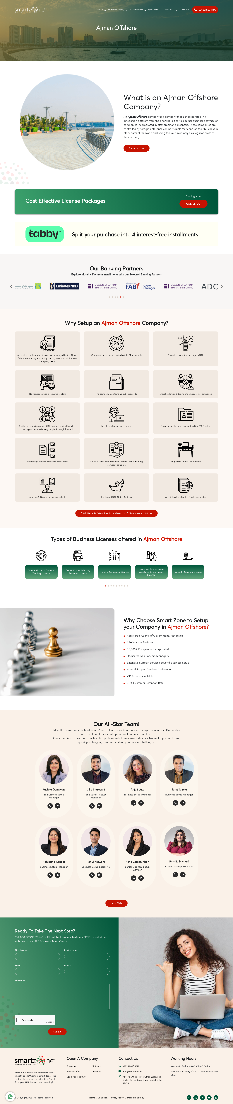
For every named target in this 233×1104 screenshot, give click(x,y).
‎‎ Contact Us (184, 10)
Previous (11, 286)
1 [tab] (109, 297)
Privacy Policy (117, 1097)
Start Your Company (116, 10)
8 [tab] (124, 586)
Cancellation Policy (134, 1097)
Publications (169, 10)
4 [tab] (118, 297)
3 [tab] (115, 297)
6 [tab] (123, 297)
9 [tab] (127, 586)
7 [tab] (122, 586)
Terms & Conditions (98, 1097)
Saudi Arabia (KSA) (76, 1076)
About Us (99, 10)
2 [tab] (112, 297)
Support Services (136, 10)
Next (221, 286)
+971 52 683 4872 (206, 9)
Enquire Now (136, 148)
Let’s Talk (116, 903)
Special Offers (153, 10)
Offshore (96, 1071)
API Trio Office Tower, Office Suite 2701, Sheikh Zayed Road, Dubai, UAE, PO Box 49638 (142, 1080)
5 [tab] (120, 297)
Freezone (71, 1066)
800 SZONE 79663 (31, 937)
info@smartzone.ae (132, 1071)
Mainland (96, 1066)
